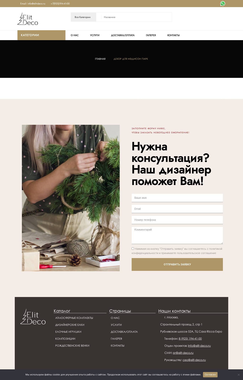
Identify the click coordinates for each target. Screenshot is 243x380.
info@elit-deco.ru (199, 345)
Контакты (173, 35)
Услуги (94, 35)
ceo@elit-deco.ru (194, 360)
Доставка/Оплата (122, 35)
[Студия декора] (27, 18)
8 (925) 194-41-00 (190, 338)
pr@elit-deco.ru (183, 353)
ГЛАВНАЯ (100, 59)
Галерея (151, 35)
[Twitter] (223, 3)
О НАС (75, 35)
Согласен (210, 374)
